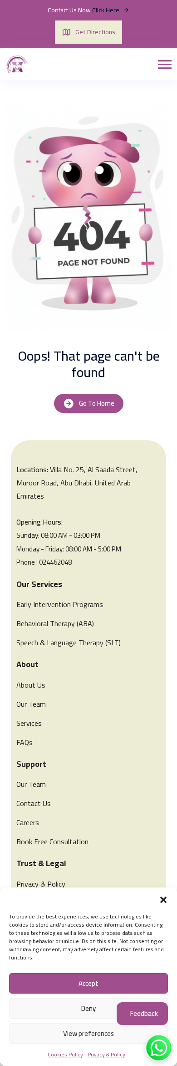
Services (29, 723)
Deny (88, 1008)
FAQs (24, 742)
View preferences (88, 1033)
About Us (30, 685)
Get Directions (95, 32)
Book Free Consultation (52, 841)
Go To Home (96, 403)
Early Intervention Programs (59, 604)
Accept (88, 983)
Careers (27, 822)
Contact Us (33, 803)
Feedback (144, 1013)
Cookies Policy (65, 1054)
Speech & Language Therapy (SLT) (68, 642)
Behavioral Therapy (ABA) (55, 623)
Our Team (31, 704)
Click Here (106, 10)
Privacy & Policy (106, 1054)
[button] (163, 898)
